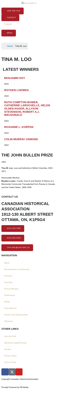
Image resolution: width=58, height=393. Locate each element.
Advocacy (8, 321)
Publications (9, 295)
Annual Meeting (11, 289)
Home (10, 46)
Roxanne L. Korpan (18, 127)
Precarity (8, 276)
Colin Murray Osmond (21, 139)
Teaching (8, 282)
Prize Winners (10, 308)
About (6, 263)
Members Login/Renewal (15, 343)
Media (7, 302)
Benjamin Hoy (14, 78)
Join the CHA (10, 336)
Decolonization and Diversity (16, 269)
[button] (12, 238)
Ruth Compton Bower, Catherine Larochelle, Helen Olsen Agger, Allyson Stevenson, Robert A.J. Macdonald (27, 108)
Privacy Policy (10, 356)
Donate (7, 349)
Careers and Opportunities (16, 315)
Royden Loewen (16, 90)
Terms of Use (10, 362)
